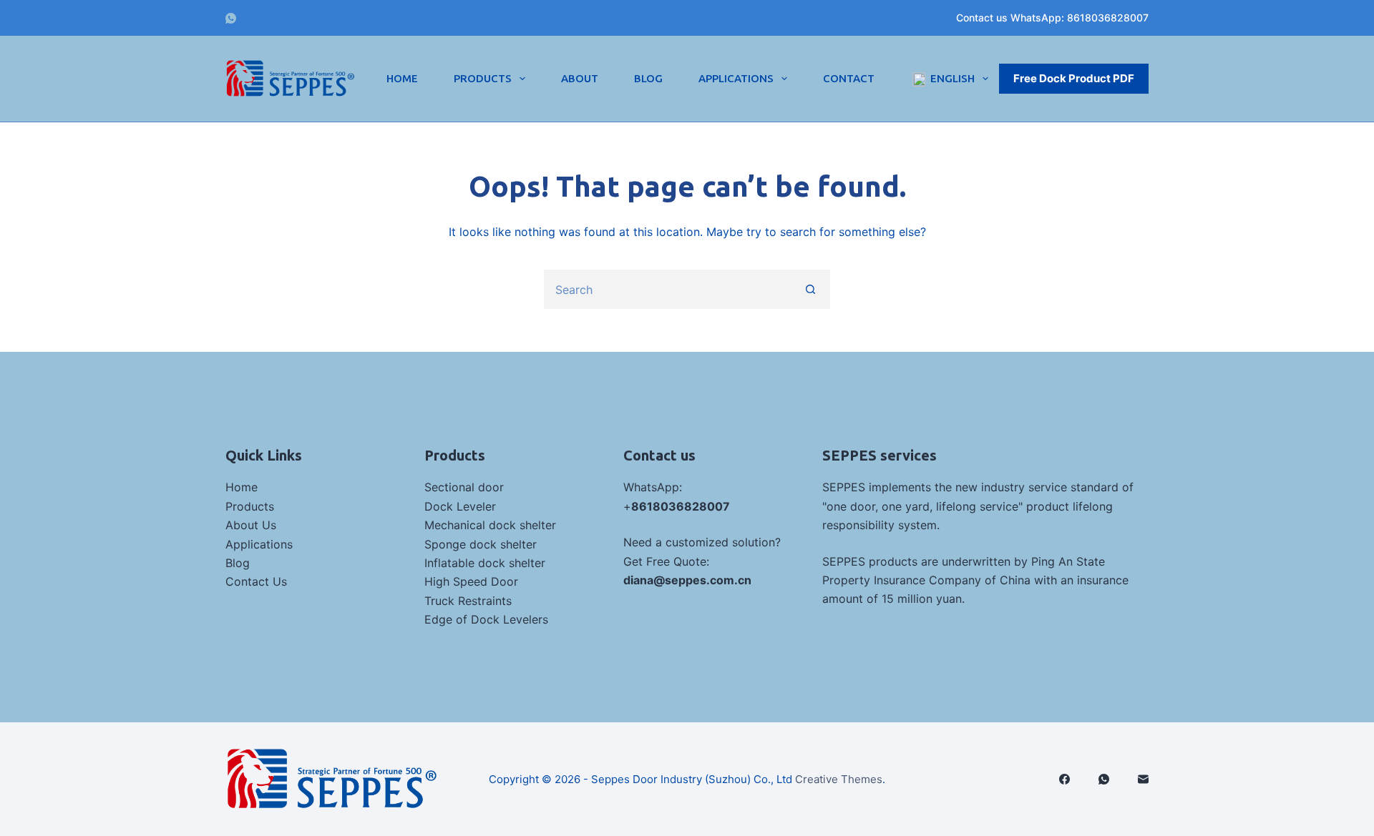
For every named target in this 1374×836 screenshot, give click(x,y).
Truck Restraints (468, 601)
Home (402, 78)
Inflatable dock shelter (484, 563)
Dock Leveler (460, 506)
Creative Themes (838, 779)
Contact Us (256, 581)
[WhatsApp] (230, 18)
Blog (648, 78)
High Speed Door (471, 581)
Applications (736, 78)
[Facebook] (1064, 779)
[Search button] (810, 289)
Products (483, 78)
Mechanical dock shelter (490, 525)
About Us (250, 525)
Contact (848, 78)
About (579, 78)
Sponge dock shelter (480, 544)
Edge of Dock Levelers (486, 619)
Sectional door (464, 487)
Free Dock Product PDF (1073, 78)
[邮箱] (1143, 779)
